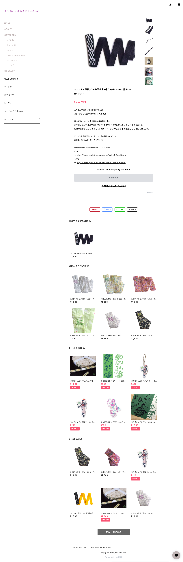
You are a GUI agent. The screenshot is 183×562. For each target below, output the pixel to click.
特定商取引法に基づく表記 (101, 547)
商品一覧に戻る (113, 532)
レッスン (9, 50)
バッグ (11, 65)
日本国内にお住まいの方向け (114, 185)
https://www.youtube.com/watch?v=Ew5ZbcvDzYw (101, 155)
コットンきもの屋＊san (16, 55)
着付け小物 (11, 45)
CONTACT (9, 71)
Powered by (110, 557)
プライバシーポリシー (79, 547)
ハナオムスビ (11, 60)
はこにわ (10, 40)
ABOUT (8, 29)
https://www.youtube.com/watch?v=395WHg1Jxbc (101, 162)
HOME (7, 23)
